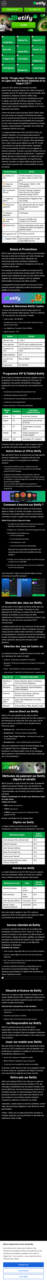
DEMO (8, 42)
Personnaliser (23, 1271)
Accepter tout (23, 1265)
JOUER (23, 25)
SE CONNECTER (35, 10)
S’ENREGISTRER (12, 10)
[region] (23, 1261)
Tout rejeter (23, 1277)
